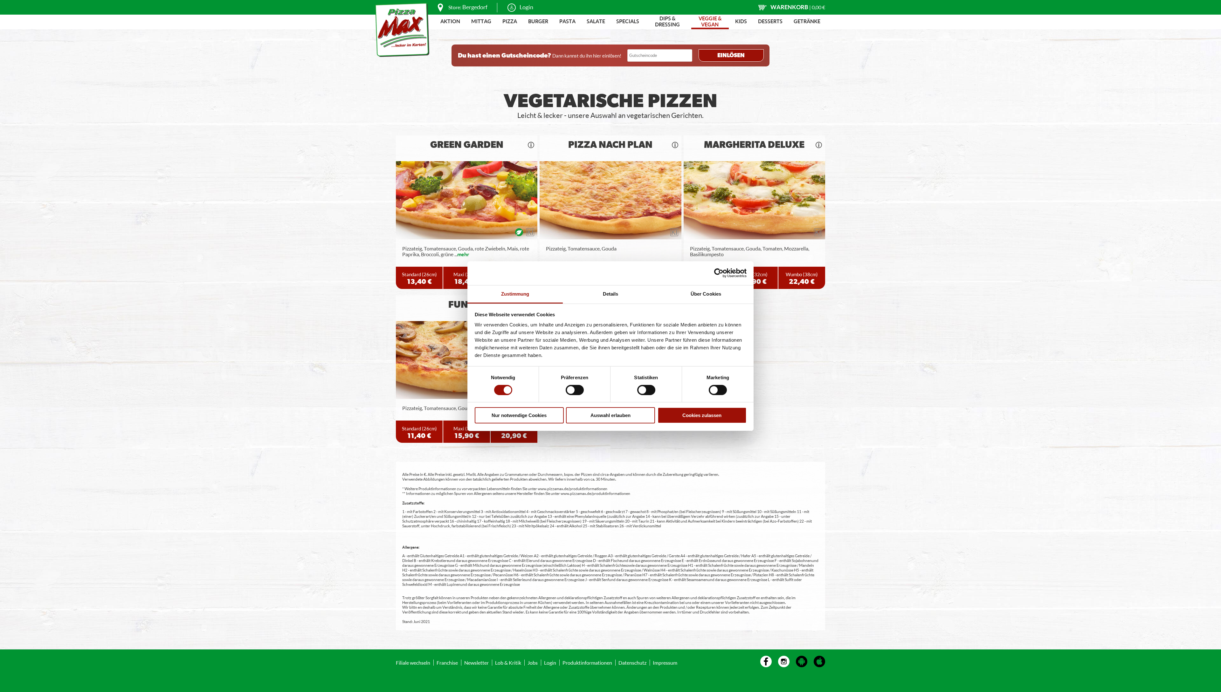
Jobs (533, 663)
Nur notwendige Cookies (519, 415)
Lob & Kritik (508, 663)
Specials (627, 21)
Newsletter (476, 663)
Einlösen (731, 55)
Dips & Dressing (667, 21)
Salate (596, 21)
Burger (538, 21)
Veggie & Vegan (710, 21)
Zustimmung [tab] (515, 293)
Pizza (509, 21)
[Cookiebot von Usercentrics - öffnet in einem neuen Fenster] (719, 273)
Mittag (481, 21)
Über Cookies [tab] (706, 293)
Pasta (567, 21)
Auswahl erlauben (610, 415)
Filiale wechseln (413, 663)
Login (526, 6)
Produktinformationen (587, 663)
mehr (463, 254)
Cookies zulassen (701, 415)
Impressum (665, 663)
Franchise (447, 663)
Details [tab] (610, 293)
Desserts (770, 21)
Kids (741, 21)
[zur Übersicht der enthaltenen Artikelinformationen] (531, 145)
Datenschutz (632, 663)
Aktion (450, 21)
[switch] (575, 390)
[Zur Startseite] (402, 30)
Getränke (807, 21)
